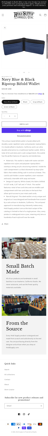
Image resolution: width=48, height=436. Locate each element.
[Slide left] (19, 72)
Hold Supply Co (20, 432)
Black (25, 102)
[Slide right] (28, 72)
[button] (2, 15)
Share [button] (6, 224)
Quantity (4, 112)
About (6, 384)
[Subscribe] (41, 405)
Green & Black (9, 107)
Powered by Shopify (31, 432)
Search (6, 370)
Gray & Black (37, 102)
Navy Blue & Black (11, 102)
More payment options (24, 135)
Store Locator (9, 390)
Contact (7, 379)
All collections (9, 374)
